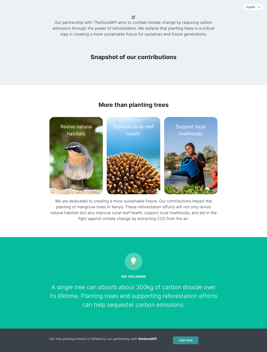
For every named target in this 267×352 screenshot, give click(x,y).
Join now (186, 340)
